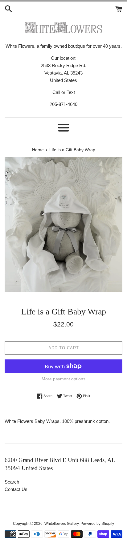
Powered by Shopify (97, 523)
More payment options (63, 378)
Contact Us (16, 489)
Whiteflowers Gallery (61, 523)
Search (12, 481)
